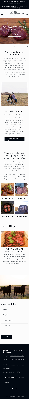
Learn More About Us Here (14, 139)
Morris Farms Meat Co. (12, 396)
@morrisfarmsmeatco (17, 356)
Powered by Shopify (20, 396)
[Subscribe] (24, 382)
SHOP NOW (14, 34)
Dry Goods (20, 216)
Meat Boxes (20, 198)
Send (6, 336)
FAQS (14, 288)
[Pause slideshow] (27, 46)
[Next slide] (18, 46)
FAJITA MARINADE (14, 249)
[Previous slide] (11, 46)
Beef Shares (6, 216)
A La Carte (6, 198)
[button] (2, 14)
